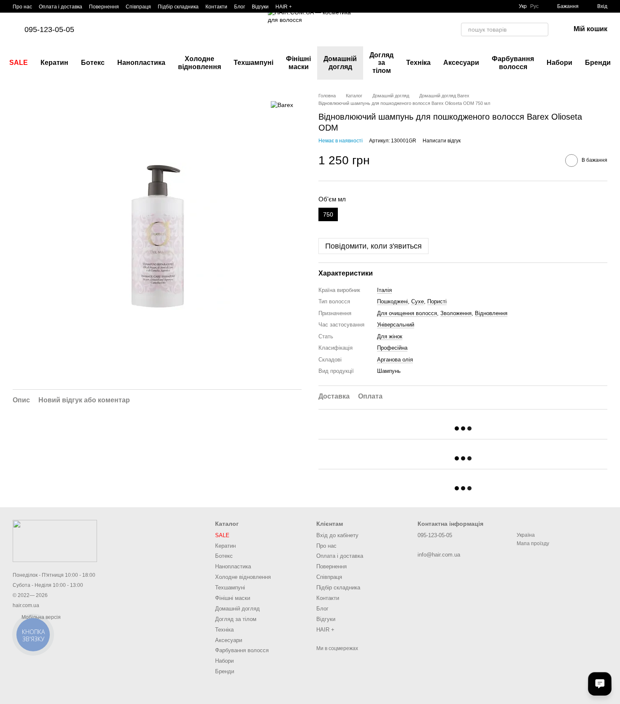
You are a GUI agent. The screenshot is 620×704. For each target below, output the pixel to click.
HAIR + (283, 7)
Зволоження (456, 313)
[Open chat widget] (600, 684)
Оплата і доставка (60, 7)
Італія (384, 290)
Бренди (598, 62)
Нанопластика (141, 62)
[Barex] (282, 105)
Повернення (104, 7)
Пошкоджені (392, 301)
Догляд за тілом (381, 62)
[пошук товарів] (541, 29)
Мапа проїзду (533, 543)
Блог (239, 7)
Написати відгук (442, 141)
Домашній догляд (340, 62)
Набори (559, 62)
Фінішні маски (298, 62)
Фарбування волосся (513, 62)
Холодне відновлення (199, 62)
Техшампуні (253, 62)
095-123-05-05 (49, 29)
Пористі (437, 301)
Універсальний (395, 324)
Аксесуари (461, 62)
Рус (534, 6)
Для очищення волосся (407, 313)
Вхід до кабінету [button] (337, 535)
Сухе (417, 301)
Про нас (22, 7)
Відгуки (260, 7)
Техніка (418, 62)
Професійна (392, 348)
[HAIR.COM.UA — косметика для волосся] (55, 541)
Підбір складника (178, 7)
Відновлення (491, 313)
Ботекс (93, 62)
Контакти (216, 7)
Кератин (54, 62)
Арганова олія (395, 359)
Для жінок (389, 336)
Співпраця (138, 7)
